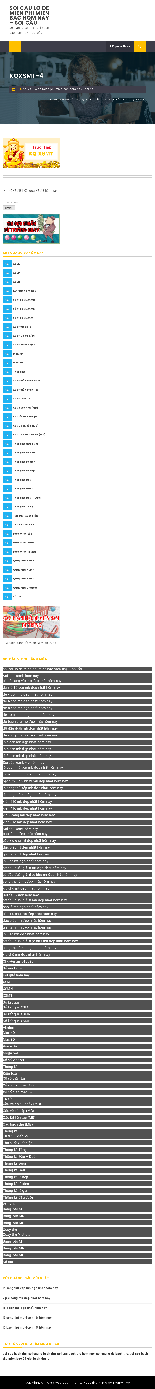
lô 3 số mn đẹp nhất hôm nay (26, 934)
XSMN (17, 272)
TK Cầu (9, 1099)
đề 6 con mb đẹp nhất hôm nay (28, 701)
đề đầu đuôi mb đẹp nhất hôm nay (30, 728)
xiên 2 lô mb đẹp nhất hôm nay (27, 802)
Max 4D (18, 362)
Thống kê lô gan (24, 452)
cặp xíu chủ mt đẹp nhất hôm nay (29, 841)
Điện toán (10, 1074)
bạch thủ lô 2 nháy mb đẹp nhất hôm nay (35, 781)
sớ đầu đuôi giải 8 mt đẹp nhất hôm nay (34, 868)
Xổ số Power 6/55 (24, 344)
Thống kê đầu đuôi (25, 443)
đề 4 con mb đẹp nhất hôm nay (28, 694)
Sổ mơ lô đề (12, 968)
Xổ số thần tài (22, 398)
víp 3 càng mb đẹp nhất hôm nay (29, 815)
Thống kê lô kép (24, 470)
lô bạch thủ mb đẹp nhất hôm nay (30, 774)
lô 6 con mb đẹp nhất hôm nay (27, 749)
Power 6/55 (12, 1046)
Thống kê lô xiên (24, 461)
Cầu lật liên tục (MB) (27, 416)
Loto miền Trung (24, 551)
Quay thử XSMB (23, 560)
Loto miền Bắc (22, 533)
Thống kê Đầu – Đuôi (27, 497)
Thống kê (19, 371)
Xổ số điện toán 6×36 (20, 1092)
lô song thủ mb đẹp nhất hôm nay (30, 795)
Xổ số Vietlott (13, 1060)
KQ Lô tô (9, 1204)
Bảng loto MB (13, 1223)
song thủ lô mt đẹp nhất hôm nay (29, 881)
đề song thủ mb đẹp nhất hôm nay (30, 735)
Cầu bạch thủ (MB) (25, 407)
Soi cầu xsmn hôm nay (21, 895)
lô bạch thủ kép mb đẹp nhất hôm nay (33, 767)
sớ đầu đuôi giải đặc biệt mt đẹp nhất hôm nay (40, 875)
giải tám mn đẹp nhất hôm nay (27, 927)
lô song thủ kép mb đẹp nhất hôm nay (33, 788)
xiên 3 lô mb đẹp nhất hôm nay (27, 822)
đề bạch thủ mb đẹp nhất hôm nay (30, 722)
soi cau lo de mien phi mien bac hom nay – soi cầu (29, 15)
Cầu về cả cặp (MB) (26, 425)
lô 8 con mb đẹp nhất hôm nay (27, 756)
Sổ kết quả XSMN (24, 308)
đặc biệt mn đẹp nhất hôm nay (27, 920)
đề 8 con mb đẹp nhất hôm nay (28, 708)
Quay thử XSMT (23, 578)
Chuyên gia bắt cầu (18, 961)
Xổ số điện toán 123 (26, 389)
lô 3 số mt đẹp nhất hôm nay (25, 861)
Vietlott (9, 1028)
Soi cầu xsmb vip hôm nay (23, 762)
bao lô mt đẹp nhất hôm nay (25, 834)
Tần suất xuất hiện (25, 515)
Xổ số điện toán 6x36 (27, 380)
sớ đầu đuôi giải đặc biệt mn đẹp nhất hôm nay (40, 941)
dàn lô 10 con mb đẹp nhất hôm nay (31, 687)
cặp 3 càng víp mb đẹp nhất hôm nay (32, 681)
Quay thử (10, 1230)
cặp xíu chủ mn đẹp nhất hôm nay (30, 914)
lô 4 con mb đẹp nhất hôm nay (27, 742)
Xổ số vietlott (22, 326)
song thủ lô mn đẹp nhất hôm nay (30, 948)
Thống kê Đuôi (23, 488)
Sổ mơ (17, 596)
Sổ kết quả (11, 1002)
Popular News (120, 46)
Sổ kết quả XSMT (24, 317)
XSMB (17, 263)
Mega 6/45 (11, 1053)
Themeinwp (121, 1382)
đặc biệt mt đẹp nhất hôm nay (27, 847)
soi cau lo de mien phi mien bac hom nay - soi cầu (59, 89)
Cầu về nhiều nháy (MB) (29, 434)
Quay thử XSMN (24, 569)
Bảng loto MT (13, 1209)
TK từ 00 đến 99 (23, 524)
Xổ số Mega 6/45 (24, 335)
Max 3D (18, 353)
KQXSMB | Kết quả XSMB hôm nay (33, 190)
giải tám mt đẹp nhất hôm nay (27, 854)
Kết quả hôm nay (24, 290)
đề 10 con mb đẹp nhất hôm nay (28, 715)
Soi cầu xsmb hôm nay (21, 676)
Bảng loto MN (14, 1216)
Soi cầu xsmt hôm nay (20, 829)
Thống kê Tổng (23, 506)
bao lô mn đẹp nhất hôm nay (26, 907)
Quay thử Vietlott (25, 587)
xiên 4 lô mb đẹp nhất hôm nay (27, 808)
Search (9, 208)
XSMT (17, 281)
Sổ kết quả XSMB (24, 299)
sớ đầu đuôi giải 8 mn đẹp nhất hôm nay (35, 900)
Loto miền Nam (23, 542)
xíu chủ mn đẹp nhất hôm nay (26, 955)
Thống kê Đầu (22, 479)
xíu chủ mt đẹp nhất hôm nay (26, 888)
